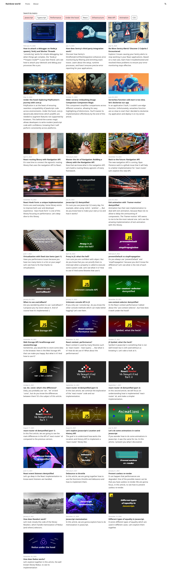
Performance (55, 17)
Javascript (29, 17)
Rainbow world (13, 3)
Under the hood (72, 17)
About (35, 4)
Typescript (41, 17)
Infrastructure (98, 17)
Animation (123, 17)
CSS (134, 17)
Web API (111, 17)
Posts (27, 4)
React (85, 17)
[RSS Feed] (165, 4)
